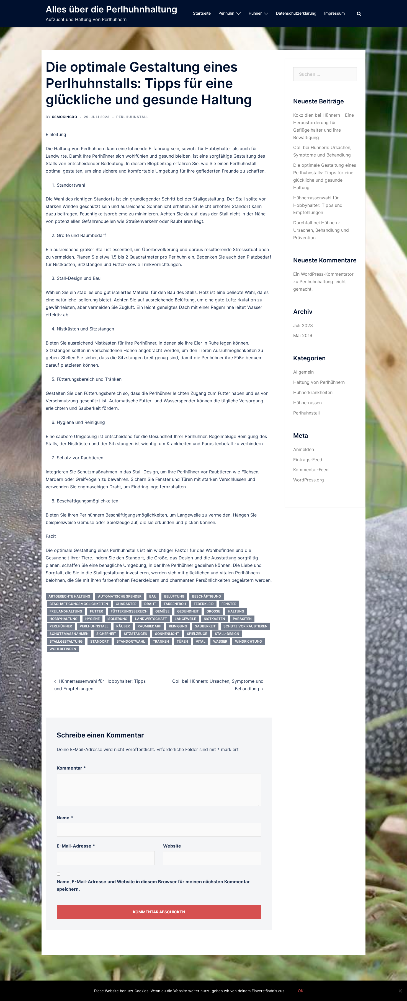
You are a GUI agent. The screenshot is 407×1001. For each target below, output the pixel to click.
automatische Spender (119, 596)
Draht (150, 604)
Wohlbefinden (63, 649)
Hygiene (92, 619)
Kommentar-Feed (311, 469)
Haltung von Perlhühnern (319, 382)
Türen (182, 641)
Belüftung (174, 596)
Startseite (202, 13)
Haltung (236, 611)
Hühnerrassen (307, 402)
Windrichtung (248, 641)
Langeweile (185, 619)
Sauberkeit (205, 626)
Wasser (220, 641)
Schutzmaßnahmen (69, 634)
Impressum (334, 13)
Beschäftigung (206, 596)
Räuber (123, 626)
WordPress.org (308, 480)
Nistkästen (214, 619)
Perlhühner (61, 626)
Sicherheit (106, 634)
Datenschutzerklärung (296, 13)
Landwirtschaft (151, 619)
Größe (213, 611)
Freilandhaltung (66, 611)
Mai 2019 (302, 335)
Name (65, 817)
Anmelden (303, 449)
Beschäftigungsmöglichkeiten (79, 604)
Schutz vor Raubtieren (245, 626)
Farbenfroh (175, 604)
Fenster (228, 604)
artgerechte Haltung (69, 596)
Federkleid (204, 604)
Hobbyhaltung (64, 619)
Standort (99, 641)
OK (300, 990)
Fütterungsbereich (129, 611)
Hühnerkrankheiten (313, 392)
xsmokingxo (64, 117)
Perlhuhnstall (132, 117)
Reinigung (178, 626)
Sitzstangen (135, 634)
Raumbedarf (149, 626)
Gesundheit (188, 611)
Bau (152, 596)
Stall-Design (227, 634)
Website (172, 846)
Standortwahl (131, 641)
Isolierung (117, 619)
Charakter (126, 604)
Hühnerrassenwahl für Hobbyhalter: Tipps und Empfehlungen (317, 205)
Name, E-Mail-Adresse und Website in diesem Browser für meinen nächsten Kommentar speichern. (153, 885)
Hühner (255, 13)
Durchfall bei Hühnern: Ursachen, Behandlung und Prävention (321, 230)
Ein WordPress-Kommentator (323, 274)
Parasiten (242, 619)
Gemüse (162, 611)
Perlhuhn (226, 13)
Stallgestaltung (66, 641)
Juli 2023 (303, 325)
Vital (200, 641)
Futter (96, 611)
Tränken (161, 641)
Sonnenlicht (167, 634)
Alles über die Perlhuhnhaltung (111, 9)
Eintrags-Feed (307, 459)
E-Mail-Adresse (76, 846)
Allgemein (303, 372)
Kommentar (71, 768)
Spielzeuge (197, 634)
